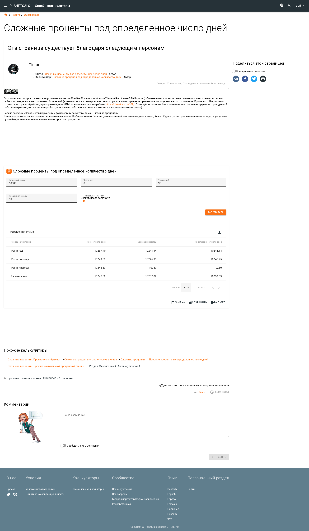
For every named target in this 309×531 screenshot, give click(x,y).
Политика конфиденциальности (45, 494)
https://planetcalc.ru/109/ (120, 104)
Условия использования (40, 489)
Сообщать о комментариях (82, 445)
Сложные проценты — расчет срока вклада (90, 359)
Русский (172, 514)
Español (171, 499)
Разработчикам (121, 504)
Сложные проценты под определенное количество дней (87, 77)
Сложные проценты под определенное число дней (76, 74)
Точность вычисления (94, 196)
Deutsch (172, 489)
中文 (170, 519)
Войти (300, 6)
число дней (68, 378)
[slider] (95, 200)
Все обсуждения (122, 489)
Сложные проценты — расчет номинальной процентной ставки (46, 366)
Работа (16, 14)
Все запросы (119, 494)
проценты (13, 378)
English (171, 494)
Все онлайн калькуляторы (88, 489)
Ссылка (178, 302)
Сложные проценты (133, 359)
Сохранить (197, 302)
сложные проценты (31, 378)
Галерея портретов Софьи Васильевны (135, 499)
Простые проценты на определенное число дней (178, 359)
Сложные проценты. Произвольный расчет (34, 359)
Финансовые (31, 14)
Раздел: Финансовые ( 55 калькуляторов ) (114, 366)
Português (173, 509)
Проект (10, 489)
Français (172, 504)
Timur (202, 392)
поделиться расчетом (252, 71)
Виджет (217, 302)
